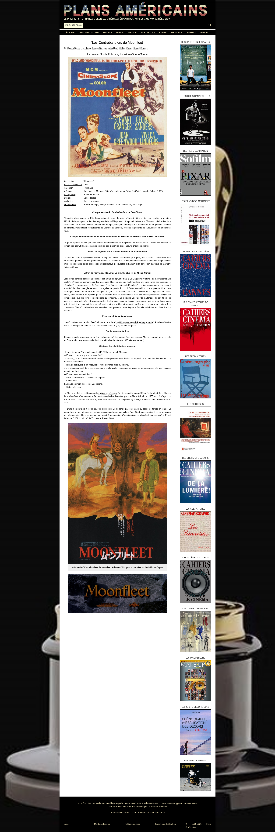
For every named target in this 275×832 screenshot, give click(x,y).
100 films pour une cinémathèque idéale (134, 322)
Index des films (73, 25)
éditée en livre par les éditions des (88, 325)
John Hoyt (113, 48)
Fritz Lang (86, 48)
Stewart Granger (140, 48)
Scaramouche (153, 221)
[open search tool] (209, 25)
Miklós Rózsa (125, 48)
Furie (77, 291)
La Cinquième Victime (140, 279)
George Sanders (99, 48)
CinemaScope (73, 48)
